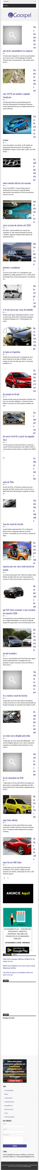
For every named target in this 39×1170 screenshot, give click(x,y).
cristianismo (8, 1098)
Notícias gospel (27, 1166)
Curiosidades (8, 1090)
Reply (5, 100)
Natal (6, 1094)
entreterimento (9, 1102)
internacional (8, 1109)
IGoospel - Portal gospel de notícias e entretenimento (23, 1165)
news (6, 1113)
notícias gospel (9, 1117)
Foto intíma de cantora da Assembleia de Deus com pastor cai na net (18, 973)
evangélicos (8, 1105)
